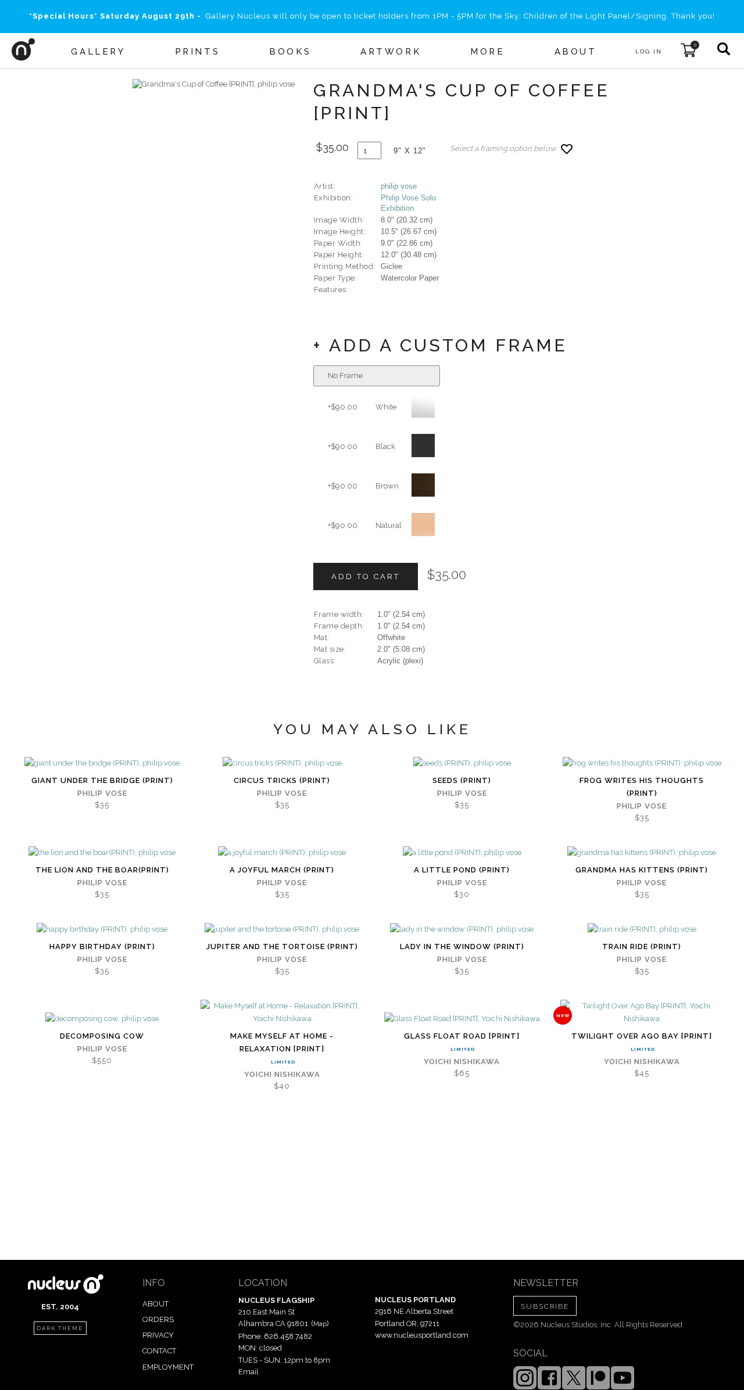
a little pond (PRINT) (462, 869)
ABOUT (155, 1303)
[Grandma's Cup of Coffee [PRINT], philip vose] (214, 84)
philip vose (399, 186)
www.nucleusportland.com (421, 1335)
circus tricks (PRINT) (282, 780)
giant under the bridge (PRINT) (102, 780)
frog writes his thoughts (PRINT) (642, 787)
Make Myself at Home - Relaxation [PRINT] (282, 1042)
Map (320, 1324)
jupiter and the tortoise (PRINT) (282, 946)
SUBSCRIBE (545, 1306)
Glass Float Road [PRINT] (462, 1036)
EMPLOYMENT (168, 1367)
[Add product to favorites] (567, 149)
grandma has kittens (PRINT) (641, 869)
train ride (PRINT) (641, 946)
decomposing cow (102, 1036)
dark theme (60, 1328)
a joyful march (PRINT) (282, 869)
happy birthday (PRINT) (102, 946)
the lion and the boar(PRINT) (102, 869)
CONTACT (159, 1350)
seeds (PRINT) (461, 780)
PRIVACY (158, 1335)
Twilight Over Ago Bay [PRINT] (641, 1036)
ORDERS (158, 1319)
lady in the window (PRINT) (462, 946)
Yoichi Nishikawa (282, 1074)
